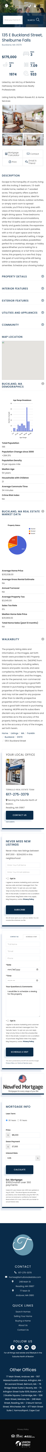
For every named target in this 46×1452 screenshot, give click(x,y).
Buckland (9, 737)
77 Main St (25, 1293)
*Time (8, 975)
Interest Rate (12, 1153)
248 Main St (25, 1284)
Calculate (19, 1169)
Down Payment (13, 1141)
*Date (8, 965)
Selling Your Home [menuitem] (23, 1316)
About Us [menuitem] (23, 1325)
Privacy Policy (28, 899)
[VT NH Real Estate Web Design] (23, 1444)
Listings (14, 733)
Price (8, 1130)
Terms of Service (23, 1063)
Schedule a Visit (31, 937)
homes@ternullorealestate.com (25, 1277)
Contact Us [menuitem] (23, 1329)
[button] (33, 20)
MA (22, 733)
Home (5, 733)
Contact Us (20, 815)
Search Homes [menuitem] (23, 1311)
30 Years (12, 1120)
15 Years (23, 1120)
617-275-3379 (29, 6)
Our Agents (10, 822)
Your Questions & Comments (19, 986)
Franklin (31, 733)
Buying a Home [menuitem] (23, 1320)
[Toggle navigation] (41, 6)
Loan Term (10, 1113)
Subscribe (19, 909)
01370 (19, 737)
